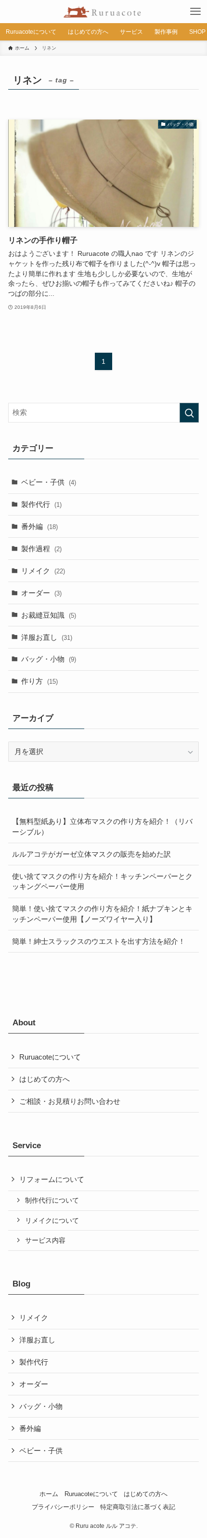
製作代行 (41, 504)
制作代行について (52, 1200)
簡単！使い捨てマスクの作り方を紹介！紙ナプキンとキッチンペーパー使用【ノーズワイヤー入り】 (102, 913)
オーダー (41, 593)
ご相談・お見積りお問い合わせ (69, 1101)
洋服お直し (46, 637)
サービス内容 (45, 1240)
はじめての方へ (44, 1079)
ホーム (48, 1494)
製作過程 (41, 548)
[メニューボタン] (195, 11)
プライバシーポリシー (63, 1507)
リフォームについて (51, 1179)
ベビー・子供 (48, 482)
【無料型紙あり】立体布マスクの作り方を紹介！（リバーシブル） (102, 826)
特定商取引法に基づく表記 (137, 1507)
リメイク (43, 571)
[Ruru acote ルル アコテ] (104, 11)
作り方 (39, 681)
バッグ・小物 (48, 659)
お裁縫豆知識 (48, 615)
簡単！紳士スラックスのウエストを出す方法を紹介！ (98, 941)
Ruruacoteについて (50, 1057)
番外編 (39, 526)
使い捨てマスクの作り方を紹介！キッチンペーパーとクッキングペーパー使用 (102, 881)
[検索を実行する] (189, 413)
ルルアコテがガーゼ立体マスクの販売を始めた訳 (91, 854)
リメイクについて (52, 1220)
